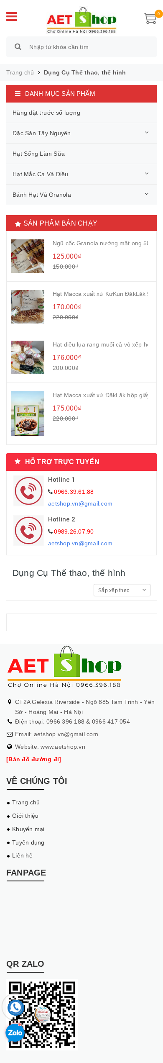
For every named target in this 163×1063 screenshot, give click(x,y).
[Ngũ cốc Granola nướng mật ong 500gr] (27, 256)
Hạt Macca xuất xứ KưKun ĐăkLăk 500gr (100, 293)
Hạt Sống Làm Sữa (39, 153)
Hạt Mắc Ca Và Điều (41, 174)
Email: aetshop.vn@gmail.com (56, 734)
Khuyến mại (28, 829)
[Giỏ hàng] (150, 18)
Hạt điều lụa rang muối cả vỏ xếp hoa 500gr (100, 344)
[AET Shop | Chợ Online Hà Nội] (81, 19)
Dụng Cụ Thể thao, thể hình (85, 72)
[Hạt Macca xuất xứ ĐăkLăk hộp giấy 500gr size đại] (27, 413)
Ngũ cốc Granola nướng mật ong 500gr (100, 243)
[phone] (15, 1010)
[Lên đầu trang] (146, 1048)
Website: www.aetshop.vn (50, 746)
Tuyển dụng (28, 842)
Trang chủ (26, 802)
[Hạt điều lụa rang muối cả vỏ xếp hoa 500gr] (27, 357)
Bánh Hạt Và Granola (42, 194)
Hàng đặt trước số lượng (46, 112)
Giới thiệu (25, 815)
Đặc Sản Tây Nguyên (42, 133)
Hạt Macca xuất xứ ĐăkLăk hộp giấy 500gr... (100, 395)
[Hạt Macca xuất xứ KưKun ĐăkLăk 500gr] (27, 307)
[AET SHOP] (81, 666)
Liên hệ (22, 855)
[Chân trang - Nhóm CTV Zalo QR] (42, 1014)
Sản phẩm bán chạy (60, 223)
